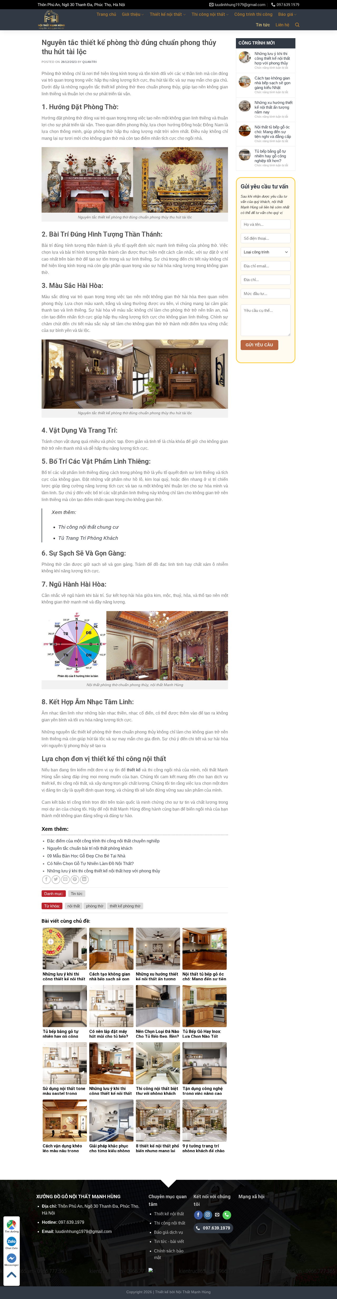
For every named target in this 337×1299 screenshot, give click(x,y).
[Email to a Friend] (65, 879)
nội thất (73, 906)
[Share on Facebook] (46, 879)
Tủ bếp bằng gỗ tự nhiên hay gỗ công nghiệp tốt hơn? (270, 156)
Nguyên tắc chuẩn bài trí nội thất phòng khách (89, 848)
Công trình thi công (253, 14)
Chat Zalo (12, 1248)
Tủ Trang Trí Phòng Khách (88, 538)
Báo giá (285, 14)
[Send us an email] (217, 1215)
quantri (89, 61)
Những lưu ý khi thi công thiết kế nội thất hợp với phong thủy (103, 871)
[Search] (297, 25)
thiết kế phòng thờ (125, 906)
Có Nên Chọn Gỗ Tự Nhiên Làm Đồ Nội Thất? (90, 863)
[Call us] (226, 1215)
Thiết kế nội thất (166, 14)
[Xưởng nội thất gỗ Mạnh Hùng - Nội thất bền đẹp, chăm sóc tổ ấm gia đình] (60, 19)
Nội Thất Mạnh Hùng (193, 1292)
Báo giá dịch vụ (168, 1232)
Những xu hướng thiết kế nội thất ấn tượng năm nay (274, 107)
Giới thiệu (131, 14)
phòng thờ (94, 906)
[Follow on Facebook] (198, 1215)
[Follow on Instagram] (208, 1215)
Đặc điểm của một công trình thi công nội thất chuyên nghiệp (103, 841)
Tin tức (263, 24)
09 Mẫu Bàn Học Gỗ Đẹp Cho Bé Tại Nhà (86, 856)
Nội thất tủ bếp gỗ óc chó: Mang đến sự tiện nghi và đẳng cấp (273, 132)
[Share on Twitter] (56, 879)
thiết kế (134, 770)
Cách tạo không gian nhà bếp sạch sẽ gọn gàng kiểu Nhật (272, 83)
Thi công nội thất (208, 14)
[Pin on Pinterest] (75, 879)
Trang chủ (106, 14)
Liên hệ (282, 24)
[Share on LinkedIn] (84, 879)
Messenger (11, 1264)
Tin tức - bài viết (169, 1241)
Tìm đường (12, 1231)
